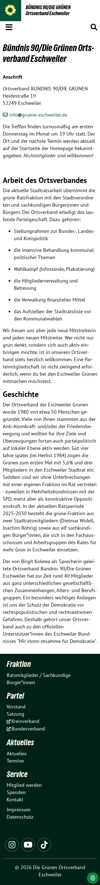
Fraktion (19, 664)
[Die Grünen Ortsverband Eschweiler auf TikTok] (44, 845)
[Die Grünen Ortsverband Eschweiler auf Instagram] (12, 845)
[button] (9, 26)
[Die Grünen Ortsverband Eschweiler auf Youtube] (28, 845)
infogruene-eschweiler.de (38, 115)
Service (17, 774)
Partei (15, 695)
